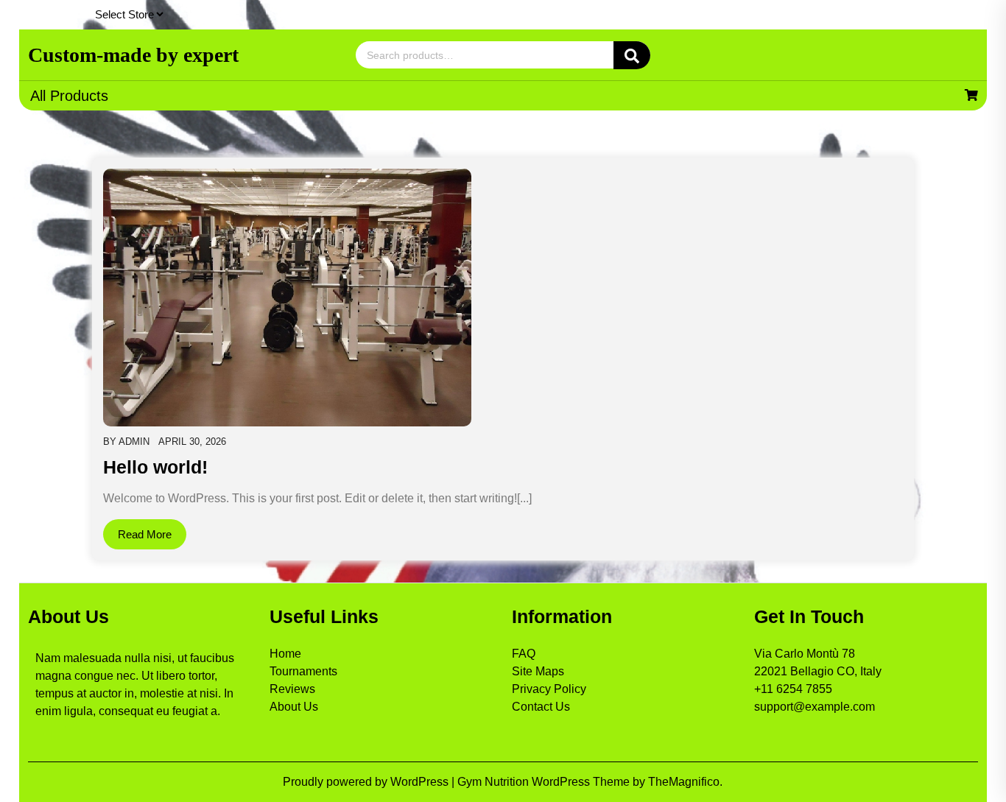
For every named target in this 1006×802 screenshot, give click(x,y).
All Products (69, 96)
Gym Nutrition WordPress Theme (545, 781)
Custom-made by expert (133, 54)
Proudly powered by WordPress (367, 781)
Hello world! (155, 467)
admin (134, 441)
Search (631, 55)
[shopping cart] (971, 95)
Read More (145, 534)
